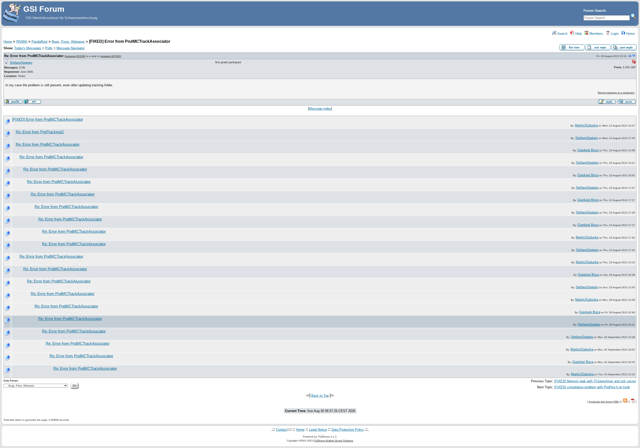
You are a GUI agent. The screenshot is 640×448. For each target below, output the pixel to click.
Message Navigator (70, 48)
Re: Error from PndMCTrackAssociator (34, 56)
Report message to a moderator (616, 92)
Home (630, 34)
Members (595, 34)
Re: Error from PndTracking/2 (40, 132)
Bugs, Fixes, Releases (68, 42)
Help (578, 34)
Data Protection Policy (348, 430)
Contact (281, 430)
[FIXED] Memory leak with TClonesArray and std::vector (595, 381)
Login (614, 34)
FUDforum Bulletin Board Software (333, 440)
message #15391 (110, 56)
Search (562, 34)
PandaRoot (40, 42)
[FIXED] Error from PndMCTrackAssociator (47, 120)
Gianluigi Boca (588, 150)
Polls (48, 48)
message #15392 (75, 56)
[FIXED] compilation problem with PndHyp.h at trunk (592, 387)
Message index (320, 108)
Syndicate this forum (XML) (604, 401)
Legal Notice (318, 430)
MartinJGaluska (586, 125)
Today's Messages (27, 48)
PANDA (21, 42)
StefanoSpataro (21, 62)
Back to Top (320, 396)
